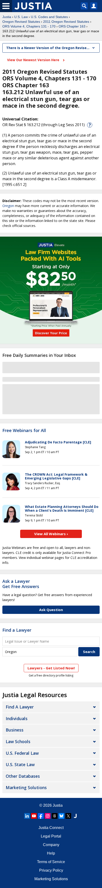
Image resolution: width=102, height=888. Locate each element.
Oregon (8, 205)
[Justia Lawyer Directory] (75, 816)
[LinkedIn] (27, 816)
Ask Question (51, 609)
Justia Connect (51, 828)
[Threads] (54, 816)
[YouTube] (34, 816)
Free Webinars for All (24, 430)
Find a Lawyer (16, 630)
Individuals (17, 718)
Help (51, 853)
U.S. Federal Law (22, 753)
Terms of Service (51, 862)
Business (14, 730)
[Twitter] (68, 816)
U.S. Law (21, 17)
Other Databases (23, 776)
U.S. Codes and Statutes (49, 17)
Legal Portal (51, 836)
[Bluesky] (61, 816)
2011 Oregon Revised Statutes (66, 21)
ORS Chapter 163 (72, 26)
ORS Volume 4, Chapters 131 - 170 (29, 26)
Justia (6, 17)
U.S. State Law (20, 764)
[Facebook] (41, 816)
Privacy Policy (51, 870)
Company (51, 845)
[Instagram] (48, 816)
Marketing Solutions (26, 787)
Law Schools (18, 741)
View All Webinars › (51, 533)
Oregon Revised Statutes (21, 21)
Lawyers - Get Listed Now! (51, 668)
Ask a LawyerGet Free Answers (20, 583)
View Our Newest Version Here (33, 60)
